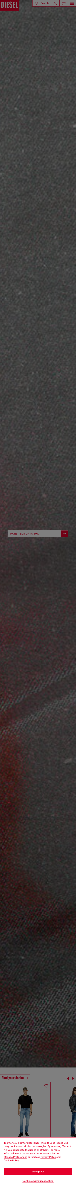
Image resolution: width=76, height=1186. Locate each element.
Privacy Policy (48, 1156)
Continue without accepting (38, 1180)
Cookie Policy (11, 1160)
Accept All (38, 1171)
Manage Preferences (15, 1156)
